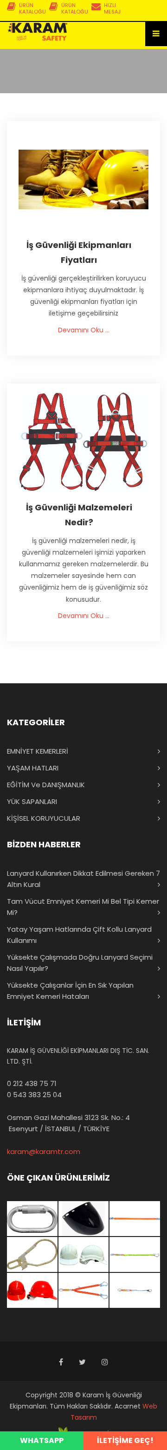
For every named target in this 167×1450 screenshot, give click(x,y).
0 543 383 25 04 (34, 1095)
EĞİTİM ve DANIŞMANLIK (46, 785)
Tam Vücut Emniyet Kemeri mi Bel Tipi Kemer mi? (83, 906)
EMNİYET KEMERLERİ (37, 751)
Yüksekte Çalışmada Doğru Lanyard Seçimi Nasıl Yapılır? (80, 962)
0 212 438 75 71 (32, 1083)
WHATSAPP (42, 1440)
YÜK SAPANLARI (32, 801)
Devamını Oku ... (83, 330)
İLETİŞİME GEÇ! (125, 1440)
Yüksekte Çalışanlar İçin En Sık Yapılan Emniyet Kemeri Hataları (70, 990)
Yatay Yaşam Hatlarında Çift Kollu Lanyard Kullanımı (79, 934)
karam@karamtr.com (43, 1151)
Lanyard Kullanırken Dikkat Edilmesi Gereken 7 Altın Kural (83, 878)
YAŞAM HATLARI (32, 768)
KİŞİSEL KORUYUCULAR (43, 818)
